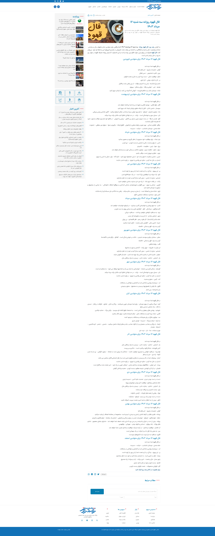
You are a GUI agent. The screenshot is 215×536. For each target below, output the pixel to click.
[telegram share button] (60, 1)
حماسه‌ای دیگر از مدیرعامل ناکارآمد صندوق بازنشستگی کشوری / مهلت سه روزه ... (70, 176)
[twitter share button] (63, 1)
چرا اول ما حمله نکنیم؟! (69, 58)
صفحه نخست (140, 7)
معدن (98, 7)
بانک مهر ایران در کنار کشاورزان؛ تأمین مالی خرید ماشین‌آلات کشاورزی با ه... (70, 152)
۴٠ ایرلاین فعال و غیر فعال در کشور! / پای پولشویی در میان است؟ (70, 133)
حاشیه (107, 516)
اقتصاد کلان (122, 513)
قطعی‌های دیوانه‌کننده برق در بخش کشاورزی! (70, 126)
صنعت (110, 7)
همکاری (153, 520)
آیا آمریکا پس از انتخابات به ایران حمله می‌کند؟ (66, 74)
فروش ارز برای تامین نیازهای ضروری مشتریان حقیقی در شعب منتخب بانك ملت (70, 157)
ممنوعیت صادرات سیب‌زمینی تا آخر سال (71, 123)
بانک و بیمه (125, 7)
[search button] (55, 6)
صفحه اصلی (157, 15)
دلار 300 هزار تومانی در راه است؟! (66, 81)
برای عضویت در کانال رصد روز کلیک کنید (147, 470)
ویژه (108, 523)
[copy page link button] (91, 15)
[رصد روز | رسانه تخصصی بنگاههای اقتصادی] (153, 7)
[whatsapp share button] (89, 474)
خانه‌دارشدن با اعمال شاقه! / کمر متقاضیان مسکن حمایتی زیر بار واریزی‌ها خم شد (66, 37)
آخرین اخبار (150, 15)
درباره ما (153, 516)
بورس (118, 7)
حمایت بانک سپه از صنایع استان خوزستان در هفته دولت (70, 162)
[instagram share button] (58, 1)
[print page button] (89, 15)
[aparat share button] (55, 1)
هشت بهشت (60, 530)
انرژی (107, 513)
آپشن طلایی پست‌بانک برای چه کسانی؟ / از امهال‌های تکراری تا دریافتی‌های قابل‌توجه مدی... (67, 21)
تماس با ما (152, 523)
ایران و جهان (132, 7)
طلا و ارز (137, 513)
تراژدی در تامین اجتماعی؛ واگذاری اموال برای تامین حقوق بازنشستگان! (66, 28)
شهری (89, 7)
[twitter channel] (97, 520)
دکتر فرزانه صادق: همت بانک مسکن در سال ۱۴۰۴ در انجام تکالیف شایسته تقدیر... (70, 118)
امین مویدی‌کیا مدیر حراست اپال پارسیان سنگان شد (69, 147)
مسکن (94, 7)
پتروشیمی (104, 7)
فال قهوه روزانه (143, 47)
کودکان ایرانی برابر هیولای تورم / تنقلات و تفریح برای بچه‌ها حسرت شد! (66, 67)
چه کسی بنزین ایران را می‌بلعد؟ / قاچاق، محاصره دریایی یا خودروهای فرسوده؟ (66, 44)
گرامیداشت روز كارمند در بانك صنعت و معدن (70, 171)
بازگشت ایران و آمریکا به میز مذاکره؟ (72, 143)
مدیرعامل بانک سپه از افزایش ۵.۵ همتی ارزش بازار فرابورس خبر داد (69, 167)
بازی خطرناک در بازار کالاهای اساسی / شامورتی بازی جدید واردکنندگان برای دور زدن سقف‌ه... (65, 52)
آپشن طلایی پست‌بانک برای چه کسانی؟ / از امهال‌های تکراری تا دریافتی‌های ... (70, 113)
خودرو (114, 7)
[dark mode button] (58, 6)
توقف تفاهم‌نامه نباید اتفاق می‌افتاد (72, 129)
